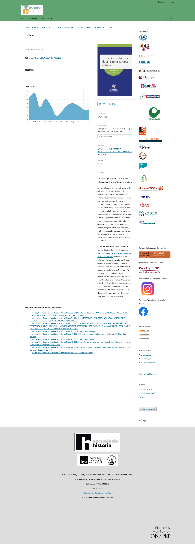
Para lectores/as (145, 355)
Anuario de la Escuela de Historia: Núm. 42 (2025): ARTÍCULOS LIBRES (67, 339)
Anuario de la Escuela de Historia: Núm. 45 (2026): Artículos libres (65, 352)
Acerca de (46, 18)
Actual (23, 18)
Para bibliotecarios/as (147, 363)
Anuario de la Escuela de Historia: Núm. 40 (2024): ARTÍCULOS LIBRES (67, 331)
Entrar (172, 2)
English (142, 397)
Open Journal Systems (148, 374)
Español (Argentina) (147, 393)
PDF (103, 104)
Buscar (169, 18)
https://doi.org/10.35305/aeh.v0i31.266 (45, 58)
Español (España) (145, 389)
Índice (34, 331)
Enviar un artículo (147, 409)
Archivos (34, 18)
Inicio (27, 27)
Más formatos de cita (107, 136)
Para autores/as (145, 359)
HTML (113, 104)
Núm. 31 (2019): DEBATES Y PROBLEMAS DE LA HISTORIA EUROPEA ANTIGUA (73, 27)
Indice (34, 313)
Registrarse (162, 2)
